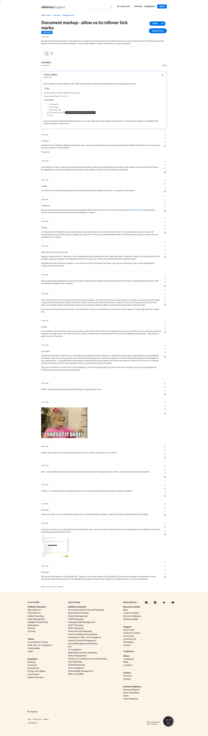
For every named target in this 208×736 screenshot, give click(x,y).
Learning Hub (129, 639)
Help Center (128, 630)
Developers (128, 642)
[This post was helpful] (46, 53)
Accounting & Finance (38, 642)
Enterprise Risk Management (81, 622)
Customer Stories (131, 613)
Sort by (164, 65)
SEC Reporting (75, 662)
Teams (31, 639)
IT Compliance (75, 649)
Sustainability (34, 648)
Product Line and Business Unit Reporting (87, 659)
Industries (33, 659)
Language (124, 6)
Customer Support (131, 633)
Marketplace (33, 625)
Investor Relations (132, 686)
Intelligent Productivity (38, 622)
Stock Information (131, 693)
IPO (70, 646)
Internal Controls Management (82, 640)
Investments (33, 668)
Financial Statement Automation (83, 634)
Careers (127, 673)
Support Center (46, 15)
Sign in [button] (162, 6)
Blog (125, 610)
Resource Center (131, 607)
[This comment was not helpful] (165, 142)
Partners (32, 628)
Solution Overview (77, 607)
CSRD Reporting (76, 619)
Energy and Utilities (37, 671)
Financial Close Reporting (80, 631)
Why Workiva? (34, 610)
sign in (48, 586)
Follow (155, 23)
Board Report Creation (78, 613)
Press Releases (130, 699)
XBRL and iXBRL (76, 674)
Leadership (128, 659)
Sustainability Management (80, 671)
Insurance (32, 665)
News (126, 696)
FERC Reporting (75, 628)
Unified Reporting (36, 616)
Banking (31, 662)
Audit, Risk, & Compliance (40, 645)
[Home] (53, 7)
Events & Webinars (132, 616)
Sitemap (46, 719)
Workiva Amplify (130, 619)
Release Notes (137, 210)
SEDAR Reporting (76, 665)
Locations (127, 665)
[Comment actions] (163, 75)
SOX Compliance (76, 668)
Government (33, 674)
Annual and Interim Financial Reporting (86, 610)
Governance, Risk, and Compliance (84, 637)
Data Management (36, 619)
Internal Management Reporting (83, 643)
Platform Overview (37, 607)
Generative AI (34, 613)
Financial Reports (131, 690)
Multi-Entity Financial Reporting (82, 653)
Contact (127, 645)
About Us (127, 676)
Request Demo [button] (158, 31)
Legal (30, 651)
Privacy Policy (37, 719)
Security (31, 631)
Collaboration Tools (68, 15)
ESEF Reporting (75, 625)
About (126, 656)
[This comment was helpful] (165, 135)
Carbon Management (78, 616)
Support (127, 627)
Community (56, 15)
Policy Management (77, 656)
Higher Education (36, 677)
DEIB (125, 662)
